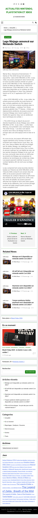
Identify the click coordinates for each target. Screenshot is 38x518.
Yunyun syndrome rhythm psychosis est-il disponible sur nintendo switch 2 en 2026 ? (23, 303)
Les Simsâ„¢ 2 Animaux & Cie (22, 464)
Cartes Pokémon (7, 460)
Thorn (33, 494)
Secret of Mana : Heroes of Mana (17, 477)
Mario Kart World (16, 467)
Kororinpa (13, 464)
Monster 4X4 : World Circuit (21, 469)
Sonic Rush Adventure (26, 480)
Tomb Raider (7, 497)
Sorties (7, 432)
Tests (6, 436)
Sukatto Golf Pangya (26, 482)
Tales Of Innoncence (11, 484)
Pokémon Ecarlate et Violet (26, 473)
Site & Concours (9, 429)
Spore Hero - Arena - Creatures (14, 482)
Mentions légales (27, 509)
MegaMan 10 (5, 469)
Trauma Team (18, 501)
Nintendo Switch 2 (18, 362)
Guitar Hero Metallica (22, 460)
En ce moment (6, 347)
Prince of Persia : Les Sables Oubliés (21, 475)
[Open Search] (33, 22)
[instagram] (16, 4)
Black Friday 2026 (16, 318)
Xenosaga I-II (31, 501)
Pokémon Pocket (7, 475)
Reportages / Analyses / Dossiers (20, 347)
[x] (18, 4)
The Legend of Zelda (24, 484)
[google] (21, 4)
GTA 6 (14, 460)
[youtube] (23, 4)
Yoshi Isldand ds (6, 503)
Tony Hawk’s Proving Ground (9, 499)
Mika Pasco (8, 48)
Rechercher (6, 368)
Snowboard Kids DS (16, 480)
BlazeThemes (26, 511)
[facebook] (14, 4)
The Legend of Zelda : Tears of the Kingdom (16, 494)
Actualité (8, 37)
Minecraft (11, 469)
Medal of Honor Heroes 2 (26, 467)
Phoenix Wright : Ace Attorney (25, 471)
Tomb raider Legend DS (18, 496)
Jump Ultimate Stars (18, 462)
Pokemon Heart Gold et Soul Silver (10, 473)
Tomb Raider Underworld (29, 496)
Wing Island (25, 501)
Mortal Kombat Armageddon (10, 471)
